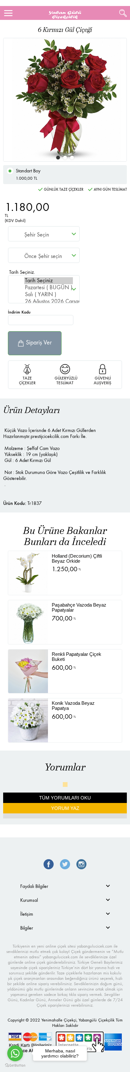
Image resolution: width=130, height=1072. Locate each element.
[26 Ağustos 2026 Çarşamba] (48, 301)
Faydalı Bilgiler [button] (34, 886)
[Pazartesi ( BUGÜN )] (48, 287)
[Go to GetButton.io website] (15, 1065)
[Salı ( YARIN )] (48, 294)
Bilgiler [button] (26, 928)
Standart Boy (28, 174)
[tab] (65, 886)
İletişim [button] (26, 914)
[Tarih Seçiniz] (48, 280)
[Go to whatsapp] (15, 1053)
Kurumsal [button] (29, 900)
